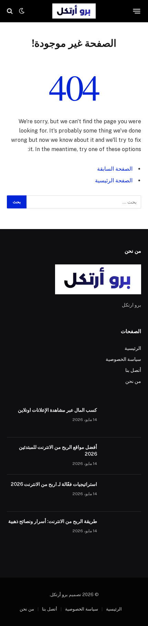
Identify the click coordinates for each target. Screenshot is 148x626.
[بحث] (10, 11)
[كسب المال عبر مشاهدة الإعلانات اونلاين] (122, 419)
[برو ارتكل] (74, 11)
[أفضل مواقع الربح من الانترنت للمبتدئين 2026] (122, 456)
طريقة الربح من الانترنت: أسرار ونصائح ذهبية (52, 521)
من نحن (133, 381)
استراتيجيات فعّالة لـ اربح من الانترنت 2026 (54, 484)
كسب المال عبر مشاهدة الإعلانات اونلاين (57, 410)
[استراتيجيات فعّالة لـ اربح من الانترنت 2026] (122, 493)
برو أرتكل (59, 594)
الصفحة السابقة (115, 169)
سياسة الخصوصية (123, 359)
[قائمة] (136, 11)
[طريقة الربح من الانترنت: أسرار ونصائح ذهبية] (122, 530)
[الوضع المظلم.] (21, 11)
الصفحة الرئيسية (114, 180)
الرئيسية (133, 348)
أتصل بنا (133, 370)
